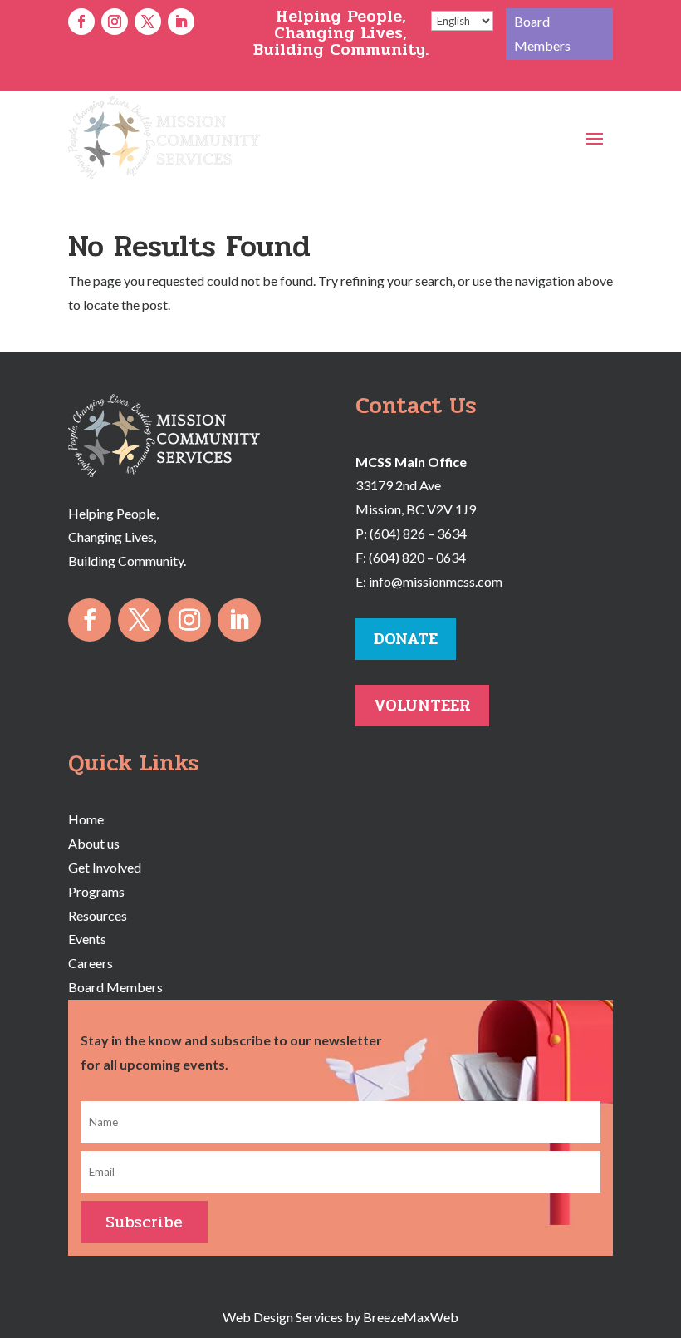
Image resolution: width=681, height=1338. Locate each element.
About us (94, 843)
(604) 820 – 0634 (417, 557)
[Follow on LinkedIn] (181, 21)
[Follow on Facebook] (81, 21)
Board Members (542, 33)
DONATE (406, 639)
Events (87, 939)
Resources (97, 915)
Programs (96, 891)
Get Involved (104, 867)
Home (86, 819)
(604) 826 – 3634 (418, 533)
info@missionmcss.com (435, 581)
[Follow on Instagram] (114, 21)
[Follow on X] (148, 21)
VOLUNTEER (422, 705)
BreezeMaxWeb (410, 1317)
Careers (90, 963)
